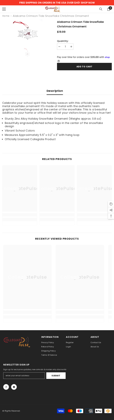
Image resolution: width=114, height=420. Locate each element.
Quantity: (63, 41)
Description (55, 91)
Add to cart (84, 66)
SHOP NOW (88, 2)
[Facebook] (6, 387)
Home (5, 16)
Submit (56, 375)
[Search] (101, 9)
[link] (19, 214)
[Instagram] (14, 387)
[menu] (4, 9)
